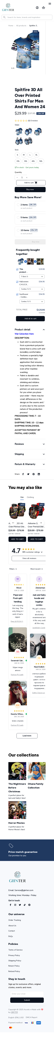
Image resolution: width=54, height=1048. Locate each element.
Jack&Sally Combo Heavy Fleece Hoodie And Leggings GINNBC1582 (39, 628)
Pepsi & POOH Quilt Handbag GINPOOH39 (18, 621)
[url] (14, 1012)
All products (21, 25)
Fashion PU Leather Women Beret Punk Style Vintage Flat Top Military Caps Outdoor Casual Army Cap (18, 675)
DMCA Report (31, 1017)
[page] (22, 852)
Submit (27, 1000)
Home (10, 25)
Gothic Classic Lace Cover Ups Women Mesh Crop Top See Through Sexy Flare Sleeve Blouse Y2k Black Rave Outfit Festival (39, 693)
